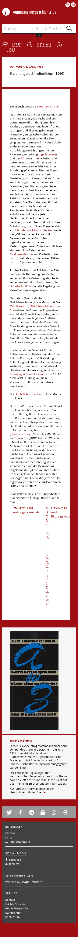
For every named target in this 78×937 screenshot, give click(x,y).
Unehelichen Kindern (28, 394)
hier (44, 792)
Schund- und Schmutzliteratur (33, 230)
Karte (8, 837)
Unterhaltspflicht (21, 286)
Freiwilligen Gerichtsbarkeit (27, 374)
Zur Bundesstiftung (17, 841)
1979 (55, 106)
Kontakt (10, 900)
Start (17, 44)
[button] (11, 812)
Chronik (10, 833)
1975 (47, 106)
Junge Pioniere (46, 154)
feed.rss (14, 864)
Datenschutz (13, 913)
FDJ (23, 158)
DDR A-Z (44, 44)
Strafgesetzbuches (21, 254)
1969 (11, 49)
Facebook (15, 859)
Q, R (47, 577)
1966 (40, 106)
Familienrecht (19, 306)
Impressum (12, 917)
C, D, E (47, 520)
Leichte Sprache (15, 904)
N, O (47, 564)
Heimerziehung (20, 434)
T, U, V (47, 591)
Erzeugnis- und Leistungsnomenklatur (28, 510)
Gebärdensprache (16, 908)
